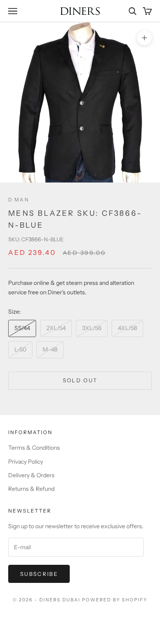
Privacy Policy (25, 461)
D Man (18, 199)
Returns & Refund (31, 488)
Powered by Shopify (114, 600)
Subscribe (39, 574)
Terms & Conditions (34, 447)
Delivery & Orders (31, 475)
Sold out (80, 380)
